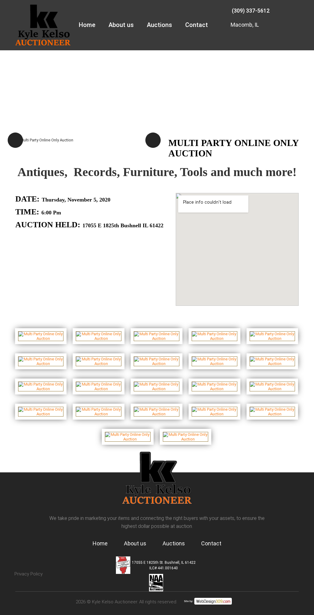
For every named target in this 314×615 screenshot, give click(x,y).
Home (87, 25)
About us (121, 25)
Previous (15, 140)
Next (153, 140)
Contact (196, 25)
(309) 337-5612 (251, 10)
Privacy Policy (28, 574)
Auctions (159, 25)
